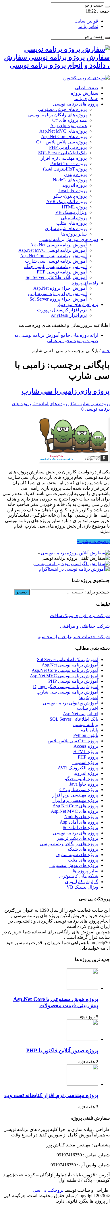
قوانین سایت (86, 21)
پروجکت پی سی (48, 1190)
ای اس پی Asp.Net (80, 713)
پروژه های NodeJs (70, 179)
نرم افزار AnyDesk (69, 315)
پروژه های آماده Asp (79, 822)
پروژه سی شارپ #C (90, 403)
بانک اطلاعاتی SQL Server (62, 152)
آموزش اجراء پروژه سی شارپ (57, 293)
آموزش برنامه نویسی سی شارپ (56, 261)
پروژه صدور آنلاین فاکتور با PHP (62, 1050)
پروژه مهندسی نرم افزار (64, 158)
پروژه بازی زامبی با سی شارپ (66, 391)
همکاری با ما (86, 98)
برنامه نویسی (85, 724)
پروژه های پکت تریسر (77, 838)
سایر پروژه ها (74, 234)
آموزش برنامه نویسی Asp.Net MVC (52, 250)
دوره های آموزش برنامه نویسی (68, 239)
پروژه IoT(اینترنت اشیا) (65, 169)
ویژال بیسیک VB (71, 212)
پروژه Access (86, 746)
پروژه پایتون (75, 174)
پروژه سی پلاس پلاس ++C (61, 141)
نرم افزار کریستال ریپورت (62, 309)
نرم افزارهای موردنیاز (77, 304)
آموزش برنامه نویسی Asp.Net (58, 244)
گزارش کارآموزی (81, 881)
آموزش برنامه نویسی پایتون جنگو (55, 266)
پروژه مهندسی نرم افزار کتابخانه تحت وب (51, 1095)
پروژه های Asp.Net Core (64, 136)
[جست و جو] (107, 6)
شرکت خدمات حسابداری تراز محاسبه (74, 636)
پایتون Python (85, 735)
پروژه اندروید (74, 185)
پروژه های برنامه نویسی (75, 104)
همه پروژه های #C (69, 120)
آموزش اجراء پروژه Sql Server (58, 299)
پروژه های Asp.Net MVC (63, 131)
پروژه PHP (88, 757)
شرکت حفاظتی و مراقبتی (85, 626)
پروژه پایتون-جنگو (70, 196)
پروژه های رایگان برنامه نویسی (57, 114)
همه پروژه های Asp (68, 125)
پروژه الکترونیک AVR (66, 201)
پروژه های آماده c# (51, 403)
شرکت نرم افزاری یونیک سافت (80, 615)
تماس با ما (88, 26)
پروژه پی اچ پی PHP (68, 147)
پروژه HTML (74, 206)
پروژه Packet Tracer (68, 163)
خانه (106, 350)
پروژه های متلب (71, 223)
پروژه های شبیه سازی (66, 228)
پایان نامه (89, 729)
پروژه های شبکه (82, 849)
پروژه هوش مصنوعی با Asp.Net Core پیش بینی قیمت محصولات (55, 1002)
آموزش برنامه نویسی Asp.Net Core (53, 255)
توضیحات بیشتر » (93, 541)
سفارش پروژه (84, 93)
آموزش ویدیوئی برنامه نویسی (70, 702)
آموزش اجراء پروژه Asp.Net (60, 288)
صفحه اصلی (86, 87)
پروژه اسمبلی (74, 217)
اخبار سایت (87, 708)
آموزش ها (88, 697)
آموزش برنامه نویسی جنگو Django (65, 686)
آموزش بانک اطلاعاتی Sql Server (56, 277)
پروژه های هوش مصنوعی (62, 109)
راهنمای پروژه (85, 282)
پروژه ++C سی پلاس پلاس (73, 740)
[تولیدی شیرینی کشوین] (86, 77)
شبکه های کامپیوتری (78, 876)
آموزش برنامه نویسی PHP (62, 271)
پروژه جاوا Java (72, 190)
